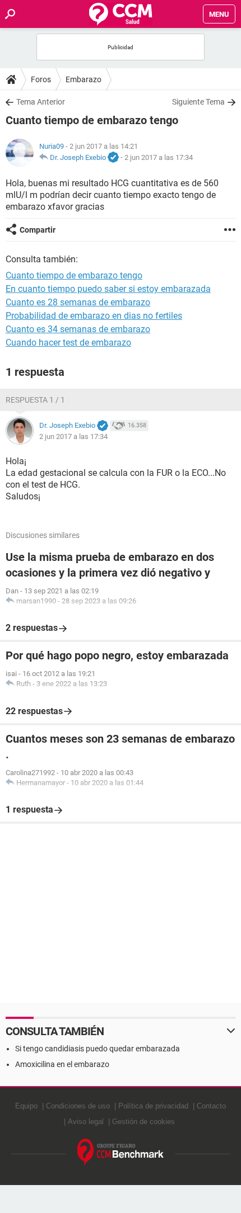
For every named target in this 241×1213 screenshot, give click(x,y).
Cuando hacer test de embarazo (68, 342)
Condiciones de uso (78, 1106)
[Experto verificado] (113, 158)
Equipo (26, 1106)
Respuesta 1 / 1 (35, 399)
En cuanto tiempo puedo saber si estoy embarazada (108, 289)
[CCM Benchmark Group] (120, 1152)
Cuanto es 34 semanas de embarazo (78, 329)
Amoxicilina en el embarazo (62, 1064)
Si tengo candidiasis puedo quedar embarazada (97, 1048)
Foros (41, 79)
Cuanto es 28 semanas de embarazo (78, 302)
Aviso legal (86, 1121)
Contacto (211, 1106)
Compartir (37, 229)
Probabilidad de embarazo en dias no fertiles (94, 315)
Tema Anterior (40, 101)
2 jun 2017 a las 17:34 (158, 157)
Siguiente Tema (198, 101)
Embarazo (83, 79)
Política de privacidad (153, 1106)
